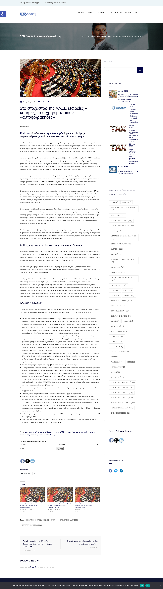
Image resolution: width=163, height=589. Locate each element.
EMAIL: (22, 449)
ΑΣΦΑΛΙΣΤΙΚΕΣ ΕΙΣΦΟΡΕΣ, (122, 226)
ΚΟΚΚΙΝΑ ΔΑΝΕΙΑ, (120, 311)
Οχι (147, 585)
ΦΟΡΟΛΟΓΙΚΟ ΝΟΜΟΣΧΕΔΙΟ (32, 525)
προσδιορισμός (55, 133)
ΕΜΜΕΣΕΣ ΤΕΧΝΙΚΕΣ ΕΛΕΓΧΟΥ (122, 260)
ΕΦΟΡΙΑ (129, 295)
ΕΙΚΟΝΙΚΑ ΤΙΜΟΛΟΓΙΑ (121, 244)
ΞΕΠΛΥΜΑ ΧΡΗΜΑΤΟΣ (121, 316)
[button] (3, 14)
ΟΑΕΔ (115, 321)
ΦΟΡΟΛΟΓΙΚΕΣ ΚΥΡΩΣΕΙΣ (122, 387)
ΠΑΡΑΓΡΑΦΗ (117, 326)
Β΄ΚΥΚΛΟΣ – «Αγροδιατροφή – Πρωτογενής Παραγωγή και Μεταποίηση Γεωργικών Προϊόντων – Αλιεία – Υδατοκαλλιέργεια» (128, 98)
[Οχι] (160, 586)
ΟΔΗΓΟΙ (128, 13)
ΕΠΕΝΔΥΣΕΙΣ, (118, 267)
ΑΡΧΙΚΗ (91, 13)
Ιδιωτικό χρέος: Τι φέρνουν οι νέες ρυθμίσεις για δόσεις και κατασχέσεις (134, 116)
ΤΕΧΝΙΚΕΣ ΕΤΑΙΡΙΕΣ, (120, 352)
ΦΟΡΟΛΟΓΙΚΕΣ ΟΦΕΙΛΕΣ (122, 392)
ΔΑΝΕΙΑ (116, 231)
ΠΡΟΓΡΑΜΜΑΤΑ (119, 331)
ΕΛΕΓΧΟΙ (117, 249)
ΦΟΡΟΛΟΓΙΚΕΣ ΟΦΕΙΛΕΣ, (122, 398)
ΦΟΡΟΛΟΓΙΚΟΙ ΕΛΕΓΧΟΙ (122, 408)
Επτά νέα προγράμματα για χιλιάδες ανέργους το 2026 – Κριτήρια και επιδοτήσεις (128, 171)
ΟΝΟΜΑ (23, 444)
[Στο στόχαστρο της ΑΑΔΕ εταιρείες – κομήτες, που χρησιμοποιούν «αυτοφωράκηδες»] (32, 494)
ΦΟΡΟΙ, (116, 372)
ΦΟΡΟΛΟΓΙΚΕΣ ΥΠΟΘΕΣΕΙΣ (123, 403)
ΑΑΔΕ (126, 202)
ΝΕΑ (136, 13)
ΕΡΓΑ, (115, 290)
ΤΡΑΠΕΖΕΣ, (117, 362)
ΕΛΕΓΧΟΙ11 (117, 254)
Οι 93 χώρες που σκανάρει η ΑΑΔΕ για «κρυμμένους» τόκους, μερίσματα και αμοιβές (133, 135)
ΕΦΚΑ (115, 295)
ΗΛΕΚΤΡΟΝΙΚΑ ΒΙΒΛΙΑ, (121, 301)
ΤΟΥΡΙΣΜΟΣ (117, 357)
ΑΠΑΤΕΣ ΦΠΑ (117, 215)
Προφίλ (81, 13)
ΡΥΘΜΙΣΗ (116, 341)
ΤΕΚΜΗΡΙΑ (117, 347)
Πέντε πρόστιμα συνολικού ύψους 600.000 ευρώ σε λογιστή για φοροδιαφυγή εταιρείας (133, 156)
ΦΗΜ (131, 362)
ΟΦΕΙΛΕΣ (128, 321)
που (41, 136)
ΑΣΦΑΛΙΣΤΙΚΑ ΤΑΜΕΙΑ (121, 220)
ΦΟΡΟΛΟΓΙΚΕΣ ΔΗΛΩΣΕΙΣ (123, 382)
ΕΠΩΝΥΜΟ (61, 444)
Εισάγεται (25, 133)
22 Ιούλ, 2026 (123, 91)
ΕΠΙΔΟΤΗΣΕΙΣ (118, 272)
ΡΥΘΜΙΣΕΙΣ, (117, 336)
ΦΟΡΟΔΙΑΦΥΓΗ (118, 367)
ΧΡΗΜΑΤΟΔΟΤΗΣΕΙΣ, (120, 413)
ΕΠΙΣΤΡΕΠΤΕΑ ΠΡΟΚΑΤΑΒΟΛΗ (122, 278)
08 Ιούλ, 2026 (133, 106)
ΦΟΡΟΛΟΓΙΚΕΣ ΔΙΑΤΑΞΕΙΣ (68, 520)
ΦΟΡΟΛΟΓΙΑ (117, 377)
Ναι (142, 585)
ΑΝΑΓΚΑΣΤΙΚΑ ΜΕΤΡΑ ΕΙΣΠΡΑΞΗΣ (123, 208)
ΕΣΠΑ (127, 290)
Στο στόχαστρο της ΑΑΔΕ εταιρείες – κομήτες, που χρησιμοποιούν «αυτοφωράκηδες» (32, 505)
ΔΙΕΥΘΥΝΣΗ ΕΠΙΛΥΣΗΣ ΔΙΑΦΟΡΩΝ (123, 237)
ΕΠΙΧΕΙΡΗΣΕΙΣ (118, 285)
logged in (33, 567)
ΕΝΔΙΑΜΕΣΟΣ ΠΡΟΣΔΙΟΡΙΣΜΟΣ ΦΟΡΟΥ (40, 520)
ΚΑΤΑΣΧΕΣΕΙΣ (118, 306)
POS (114, 202)
